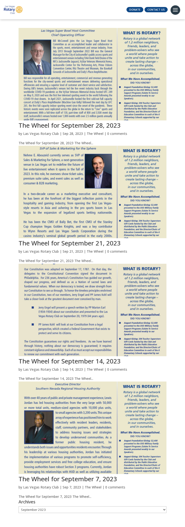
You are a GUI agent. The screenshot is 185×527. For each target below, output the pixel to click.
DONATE (134, 9)
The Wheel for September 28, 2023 (70, 125)
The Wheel (95, 133)
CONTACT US (156, 9)
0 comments (117, 133)
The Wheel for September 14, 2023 (70, 361)
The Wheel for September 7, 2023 (68, 478)
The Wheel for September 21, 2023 (70, 243)
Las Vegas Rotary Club (41, 133)
